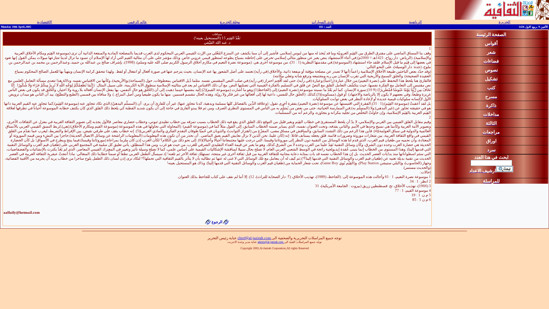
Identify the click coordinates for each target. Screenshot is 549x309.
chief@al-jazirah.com (255, 238)
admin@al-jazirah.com (271, 241)
